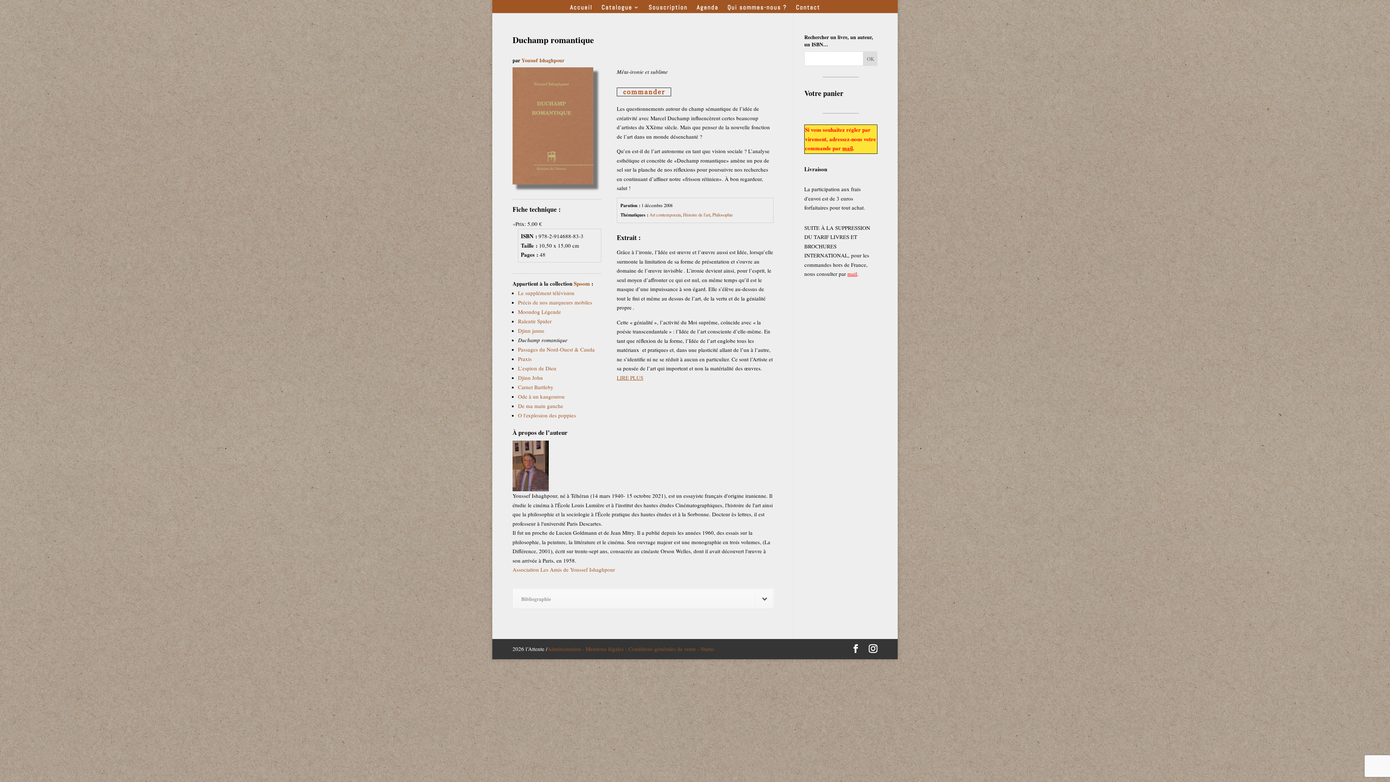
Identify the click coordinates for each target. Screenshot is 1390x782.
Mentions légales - (607, 648)
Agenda (708, 8)
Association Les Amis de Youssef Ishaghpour (564, 569)
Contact (808, 8)
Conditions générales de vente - (664, 648)
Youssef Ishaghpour (543, 60)
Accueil (581, 8)
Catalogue (617, 8)
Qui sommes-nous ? (757, 8)
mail (847, 148)
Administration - (566, 648)
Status (707, 648)
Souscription (668, 8)
